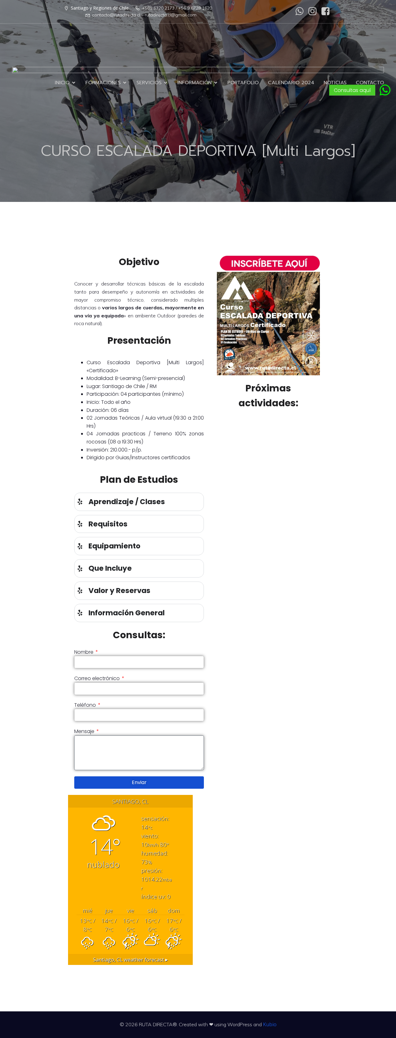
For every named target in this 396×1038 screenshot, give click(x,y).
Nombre (84, 652)
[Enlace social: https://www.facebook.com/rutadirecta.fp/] (325, 11)
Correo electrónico (97, 678)
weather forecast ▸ (130, 959)
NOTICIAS (335, 82)
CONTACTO (370, 82)
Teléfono (85, 705)
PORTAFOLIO (243, 82)
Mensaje (85, 731)
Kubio (270, 1024)
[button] (385, 90)
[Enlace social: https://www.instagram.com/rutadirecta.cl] (312, 11)
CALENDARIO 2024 (291, 82)
